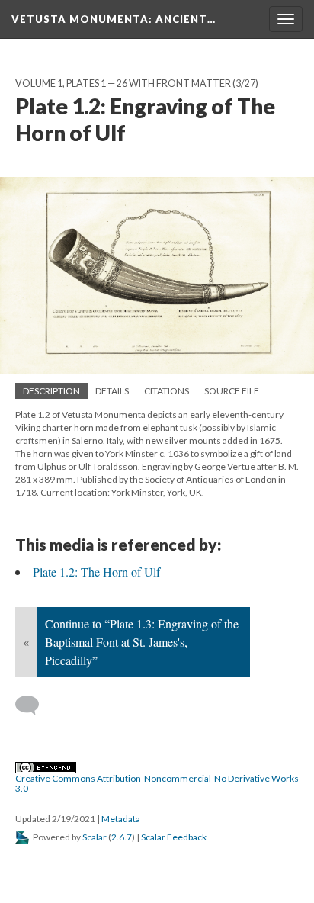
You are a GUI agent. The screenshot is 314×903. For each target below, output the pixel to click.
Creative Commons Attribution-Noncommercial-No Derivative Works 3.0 (157, 783)
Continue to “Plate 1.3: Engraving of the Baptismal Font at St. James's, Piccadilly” (142, 641)
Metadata (120, 818)
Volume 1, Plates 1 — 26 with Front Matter (123, 83)
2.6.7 (121, 837)
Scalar (94, 837)
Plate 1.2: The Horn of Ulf (96, 572)
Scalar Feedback (174, 837)
